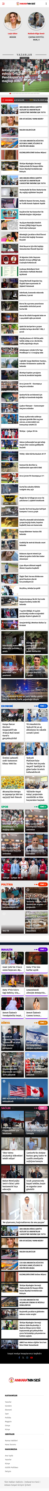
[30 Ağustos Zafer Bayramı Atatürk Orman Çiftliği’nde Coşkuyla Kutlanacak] (9, 264)
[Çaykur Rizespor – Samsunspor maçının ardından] (9, 412)
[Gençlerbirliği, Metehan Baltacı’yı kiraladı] (9, 629)
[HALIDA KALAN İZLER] (9, 136)
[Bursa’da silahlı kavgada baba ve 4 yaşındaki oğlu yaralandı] (9, 322)
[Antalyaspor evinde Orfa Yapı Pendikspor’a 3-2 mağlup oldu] (9, 356)
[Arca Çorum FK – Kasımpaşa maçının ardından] (9, 390)
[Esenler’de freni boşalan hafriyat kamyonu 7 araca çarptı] (9, 515)
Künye (7, 1429)
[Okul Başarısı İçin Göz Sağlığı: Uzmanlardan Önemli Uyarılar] (9, 253)
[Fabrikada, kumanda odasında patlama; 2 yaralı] (9, 299)
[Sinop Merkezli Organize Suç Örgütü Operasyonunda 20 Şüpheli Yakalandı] (9, 287)
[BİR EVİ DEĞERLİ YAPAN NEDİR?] (9, 125)
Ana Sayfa (9, 1456)
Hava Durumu (10, 1444)
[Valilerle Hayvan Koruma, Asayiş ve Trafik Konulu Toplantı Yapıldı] (9, 207)
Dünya (7, 1425)
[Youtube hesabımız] (31, 1357)
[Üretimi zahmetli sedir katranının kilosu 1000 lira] (12, 749)
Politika (8, 1418)
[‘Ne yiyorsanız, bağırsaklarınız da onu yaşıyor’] (24, 1206)
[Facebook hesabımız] (19, 1357)
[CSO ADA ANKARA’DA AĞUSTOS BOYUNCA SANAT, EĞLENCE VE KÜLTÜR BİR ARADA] (9, 147)
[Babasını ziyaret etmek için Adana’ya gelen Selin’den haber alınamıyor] (9, 560)
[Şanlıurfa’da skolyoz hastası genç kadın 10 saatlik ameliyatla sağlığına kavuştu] (36, 1143)
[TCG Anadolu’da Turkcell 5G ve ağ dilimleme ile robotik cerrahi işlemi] (36, 715)
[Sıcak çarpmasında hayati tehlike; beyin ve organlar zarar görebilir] (36, 1171)
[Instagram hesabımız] (27, 1357)
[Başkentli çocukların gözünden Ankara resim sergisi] (9, 1318)
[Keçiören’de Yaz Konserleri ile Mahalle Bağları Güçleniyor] (9, 218)
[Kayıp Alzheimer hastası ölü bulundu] (9, 538)
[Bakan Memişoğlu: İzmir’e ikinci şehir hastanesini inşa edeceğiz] (12, 1171)
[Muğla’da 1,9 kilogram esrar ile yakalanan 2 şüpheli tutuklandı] (9, 504)
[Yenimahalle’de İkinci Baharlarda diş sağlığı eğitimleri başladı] (9, 196)
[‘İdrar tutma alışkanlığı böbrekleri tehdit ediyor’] (12, 1143)
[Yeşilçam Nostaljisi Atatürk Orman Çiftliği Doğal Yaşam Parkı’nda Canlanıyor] (9, 229)
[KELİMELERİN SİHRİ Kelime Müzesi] (9, 159)
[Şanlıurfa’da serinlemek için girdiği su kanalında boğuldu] (9, 401)
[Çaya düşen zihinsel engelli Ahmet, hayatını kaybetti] (9, 572)
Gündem (8, 1406)
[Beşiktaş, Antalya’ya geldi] (9, 595)
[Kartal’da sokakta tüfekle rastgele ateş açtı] (9, 493)
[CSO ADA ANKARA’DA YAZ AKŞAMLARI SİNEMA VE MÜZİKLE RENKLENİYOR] (9, 1306)
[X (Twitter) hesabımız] (23, 1357)
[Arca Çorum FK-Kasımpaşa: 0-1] (9, 482)
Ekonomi (8, 1410)
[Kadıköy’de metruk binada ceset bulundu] (9, 549)
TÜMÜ (25, 58)
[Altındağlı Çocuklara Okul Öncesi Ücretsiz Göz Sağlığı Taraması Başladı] (9, 241)
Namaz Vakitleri (11, 1441)
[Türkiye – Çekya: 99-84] (9, 438)
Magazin (8, 1422)
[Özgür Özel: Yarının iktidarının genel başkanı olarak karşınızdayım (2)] (9, 583)
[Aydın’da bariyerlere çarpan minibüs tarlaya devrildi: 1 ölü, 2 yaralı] (9, 333)
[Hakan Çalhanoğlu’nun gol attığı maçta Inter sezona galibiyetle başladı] (9, 449)
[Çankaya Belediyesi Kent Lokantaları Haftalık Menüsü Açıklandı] (9, 276)
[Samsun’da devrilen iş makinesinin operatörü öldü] (9, 471)
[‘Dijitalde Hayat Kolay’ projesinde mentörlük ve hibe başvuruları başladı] (36, 782)
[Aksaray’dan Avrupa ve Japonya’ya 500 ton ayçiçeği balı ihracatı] (12, 782)
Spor (7, 1414)
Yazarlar (8, 1402)
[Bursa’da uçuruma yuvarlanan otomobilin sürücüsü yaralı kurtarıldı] (9, 310)
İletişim (8, 1471)
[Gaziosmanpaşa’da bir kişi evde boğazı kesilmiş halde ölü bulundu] (9, 606)
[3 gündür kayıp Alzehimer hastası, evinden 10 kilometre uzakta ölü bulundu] (9, 367)
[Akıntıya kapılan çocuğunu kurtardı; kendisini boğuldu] (9, 379)
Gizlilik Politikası (11, 1467)
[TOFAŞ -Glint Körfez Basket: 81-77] (9, 460)
